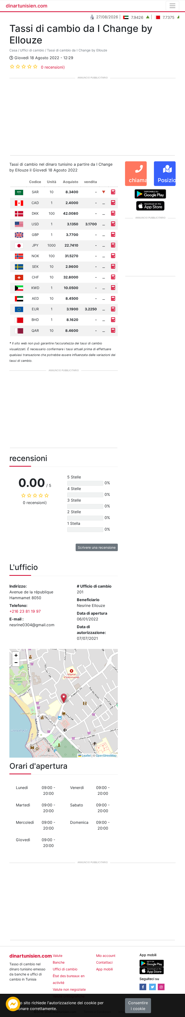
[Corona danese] (19, 213)
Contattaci (104, 962)
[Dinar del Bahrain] (19, 320)
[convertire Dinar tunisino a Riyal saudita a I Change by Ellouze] (113, 192)
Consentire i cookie (138, 1005)
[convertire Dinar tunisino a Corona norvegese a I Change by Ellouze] (113, 256)
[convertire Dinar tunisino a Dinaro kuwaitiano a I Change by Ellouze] (113, 288)
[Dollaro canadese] (19, 203)
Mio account (105, 955)
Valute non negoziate (69, 989)
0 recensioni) (53, 67)
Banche (59, 962)
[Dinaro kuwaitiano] (19, 288)
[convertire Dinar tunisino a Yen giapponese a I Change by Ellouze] (113, 245)
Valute (57, 955)
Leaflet (86, 755)
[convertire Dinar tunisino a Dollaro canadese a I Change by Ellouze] (113, 203)
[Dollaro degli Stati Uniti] (19, 224)
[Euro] (19, 309)
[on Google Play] (150, 193)
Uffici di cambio (32, 50)
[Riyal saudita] (19, 192)
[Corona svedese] (19, 266)
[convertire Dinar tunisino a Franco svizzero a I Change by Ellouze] (113, 277)
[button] (64, 698)
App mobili (104, 969)
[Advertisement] (92, 117)
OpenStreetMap (106, 755)
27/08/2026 (100, 16)
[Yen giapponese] (19, 245)
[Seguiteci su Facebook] (142, 987)
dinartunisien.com (26, 6)
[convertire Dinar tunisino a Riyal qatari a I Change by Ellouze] (113, 330)
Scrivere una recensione (97, 547)
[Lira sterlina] (19, 235)
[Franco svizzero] (19, 277)
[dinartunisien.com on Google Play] (151, 963)
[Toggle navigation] (172, 6)
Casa (13, 50)
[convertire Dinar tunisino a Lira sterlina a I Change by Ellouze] (113, 235)
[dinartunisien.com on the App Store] (151, 970)
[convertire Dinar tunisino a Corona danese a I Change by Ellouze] (113, 213)
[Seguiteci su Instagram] (161, 987)
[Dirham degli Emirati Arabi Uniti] (19, 298)
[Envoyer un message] (13, 1003)
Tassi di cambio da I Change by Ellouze (77, 50)
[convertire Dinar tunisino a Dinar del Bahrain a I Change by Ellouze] (113, 320)
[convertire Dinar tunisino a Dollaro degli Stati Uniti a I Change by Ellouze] (113, 224)
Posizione (170, 180)
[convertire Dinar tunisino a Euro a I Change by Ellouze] (113, 309)
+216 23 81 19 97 (25, 611)
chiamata (141, 180)
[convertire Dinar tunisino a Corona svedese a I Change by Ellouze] (113, 266)
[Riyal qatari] (19, 330)
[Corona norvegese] (19, 256)
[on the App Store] (150, 205)
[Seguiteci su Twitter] (152, 987)
